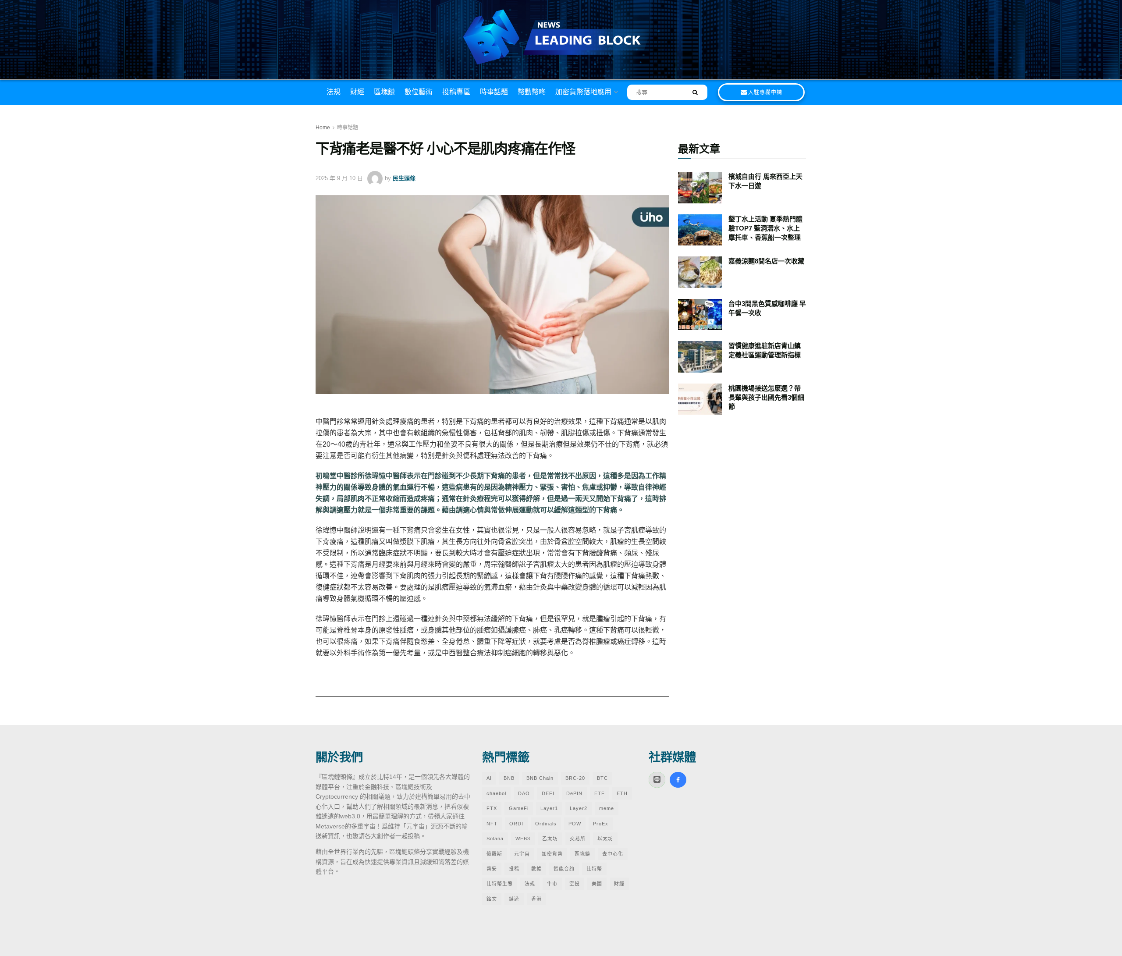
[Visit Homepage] (561, 37)
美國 (597, 883)
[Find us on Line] (657, 780)
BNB (509, 778)
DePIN (574, 793)
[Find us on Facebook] (678, 780)
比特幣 (594, 868)
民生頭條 (404, 178)
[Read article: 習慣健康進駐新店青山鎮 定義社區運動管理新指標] (700, 357)
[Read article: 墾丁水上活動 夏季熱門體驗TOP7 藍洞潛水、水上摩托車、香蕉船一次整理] (700, 230)
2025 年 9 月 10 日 (339, 178)
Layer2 (578, 808)
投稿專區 (456, 92)
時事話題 (494, 92)
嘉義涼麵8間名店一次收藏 (766, 261)
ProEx (600, 823)
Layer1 (549, 808)
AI (489, 778)
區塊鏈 (384, 92)
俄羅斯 (494, 853)
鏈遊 (514, 899)
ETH (622, 793)
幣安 (491, 868)
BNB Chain (540, 778)
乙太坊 (550, 838)
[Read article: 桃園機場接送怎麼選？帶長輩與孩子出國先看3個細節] (700, 399)
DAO (524, 793)
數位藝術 (419, 92)
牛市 (552, 883)
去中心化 (612, 853)
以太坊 (605, 838)
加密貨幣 (552, 853)
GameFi (519, 808)
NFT (491, 823)
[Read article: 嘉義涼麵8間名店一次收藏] (700, 272)
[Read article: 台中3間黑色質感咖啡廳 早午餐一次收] (700, 315)
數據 (536, 868)
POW (574, 823)
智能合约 (564, 868)
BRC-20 (575, 778)
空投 (574, 883)
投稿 (514, 868)
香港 (536, 899)
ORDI (516, 823)
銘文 (491, 899)
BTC (602, 778)
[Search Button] (692, 92)
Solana (495, 838)
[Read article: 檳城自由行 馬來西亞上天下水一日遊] (700, 187)
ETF (599, 793)
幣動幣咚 (532, 92)
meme (606, 808)
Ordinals (546, 823)
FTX (491, 808)
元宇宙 (522, 853)
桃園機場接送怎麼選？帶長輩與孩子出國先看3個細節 (766, 397)
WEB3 (522, 838)
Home (323, 127)
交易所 (578, 838)
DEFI (548, 793)
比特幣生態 (499, 883)
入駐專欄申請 (765, 92)
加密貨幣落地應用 (583, 92)
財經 (357, 92)
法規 (334, 92)
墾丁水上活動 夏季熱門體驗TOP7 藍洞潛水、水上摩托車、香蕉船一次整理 (765, 228)
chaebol (496, 793)
